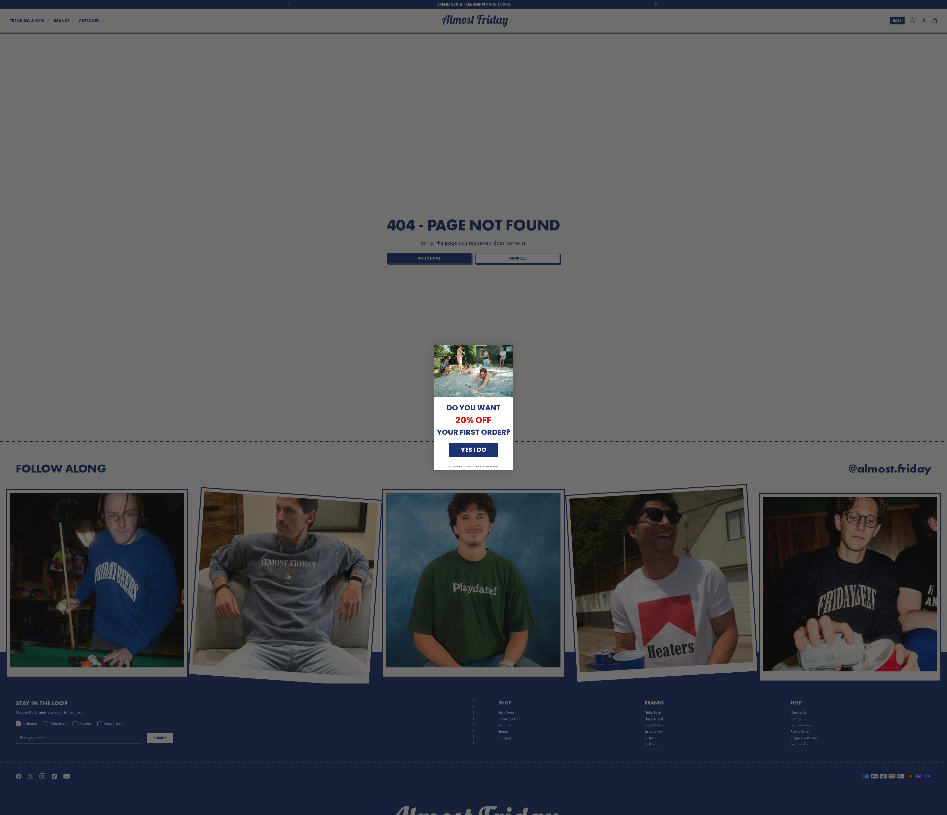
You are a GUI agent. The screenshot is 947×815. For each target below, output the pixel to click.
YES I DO (473, 449)
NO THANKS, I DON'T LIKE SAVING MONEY (473, 466)
